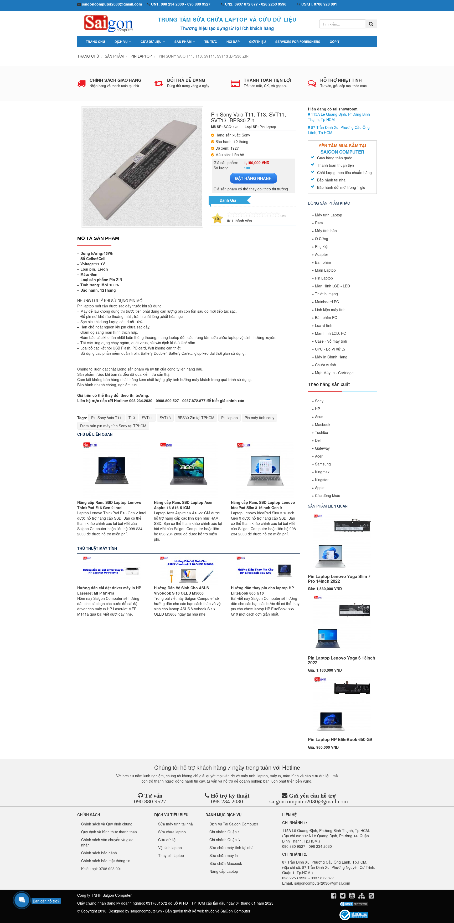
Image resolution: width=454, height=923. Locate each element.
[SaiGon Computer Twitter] (343, 896)
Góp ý (334, 41)
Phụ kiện (322, 246)
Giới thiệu (257, 41)
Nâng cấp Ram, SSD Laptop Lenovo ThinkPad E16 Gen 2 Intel (109, 505)
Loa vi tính (323, 325)
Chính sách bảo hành (99, 852)
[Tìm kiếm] (371, 23)
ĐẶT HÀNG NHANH (253, 178)
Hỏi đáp (233, 41)
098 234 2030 (227, 801)
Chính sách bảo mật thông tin (105, 860)
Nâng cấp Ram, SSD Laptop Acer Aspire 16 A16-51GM (183, 505)
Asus (319, 416)
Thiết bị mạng (326, 293)
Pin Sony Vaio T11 (106, 417)
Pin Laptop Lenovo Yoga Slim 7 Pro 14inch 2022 (339, 578)
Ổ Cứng (321, 238)
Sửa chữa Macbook (225, 863)
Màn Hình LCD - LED (332, 285)
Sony (319, 400)
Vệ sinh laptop (170, 847)
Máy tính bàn (326, 230)
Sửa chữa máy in (223, 855)
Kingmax (322, 471)
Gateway (322, 448)
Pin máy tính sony (259, 417)
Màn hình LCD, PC (330, 333)
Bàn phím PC (326, 317)
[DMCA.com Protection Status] (354, 904)
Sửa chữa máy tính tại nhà (231, 847)
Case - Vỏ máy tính (331, 341)
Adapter (321, 254)
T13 (131, 417)
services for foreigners (297, 41)
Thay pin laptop (171, 855)
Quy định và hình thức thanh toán (109, 831)
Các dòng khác (327, 495)
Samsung (323, 463)
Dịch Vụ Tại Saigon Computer (233, 823)
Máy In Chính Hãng (331, 356)
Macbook (322, 424)
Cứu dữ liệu (151, 41)
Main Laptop (325, 270)
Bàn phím (323, 262)
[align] (362, 896)
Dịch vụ (121, 41)
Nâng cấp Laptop (223, 871)
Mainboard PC (327, 301)
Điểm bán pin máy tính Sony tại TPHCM (113, 425)
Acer (319, 456)
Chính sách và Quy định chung (106, 823)
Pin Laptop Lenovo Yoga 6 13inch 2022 (341, 660)
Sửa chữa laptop (172, 831)
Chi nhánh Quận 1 (224, 831)
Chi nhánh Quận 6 (224, 839)
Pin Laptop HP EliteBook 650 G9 (340, 739)
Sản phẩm (183, 41)
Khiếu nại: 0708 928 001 (101, 868)
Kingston (322, 479)
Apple (319, 487)
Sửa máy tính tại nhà (175, 823)
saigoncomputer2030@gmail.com (308, 801)
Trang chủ (95, 41)
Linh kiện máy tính (330, 309)
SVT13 (165, 417)
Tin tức (210, 41)
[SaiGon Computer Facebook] (334, 896)
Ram (319, 222)
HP (317, 408)
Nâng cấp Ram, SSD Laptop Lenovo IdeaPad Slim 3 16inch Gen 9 (263, 505)
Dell (318, 440)
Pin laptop (229, 417)
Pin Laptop (324, 278)
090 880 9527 (150, 801)
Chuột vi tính (325, 364)
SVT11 (147, 417)
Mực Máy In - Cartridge (334, 372)
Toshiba (321, 432)
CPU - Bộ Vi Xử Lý (330, 349)
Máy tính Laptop (328, 214)
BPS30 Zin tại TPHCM (196, 417)
